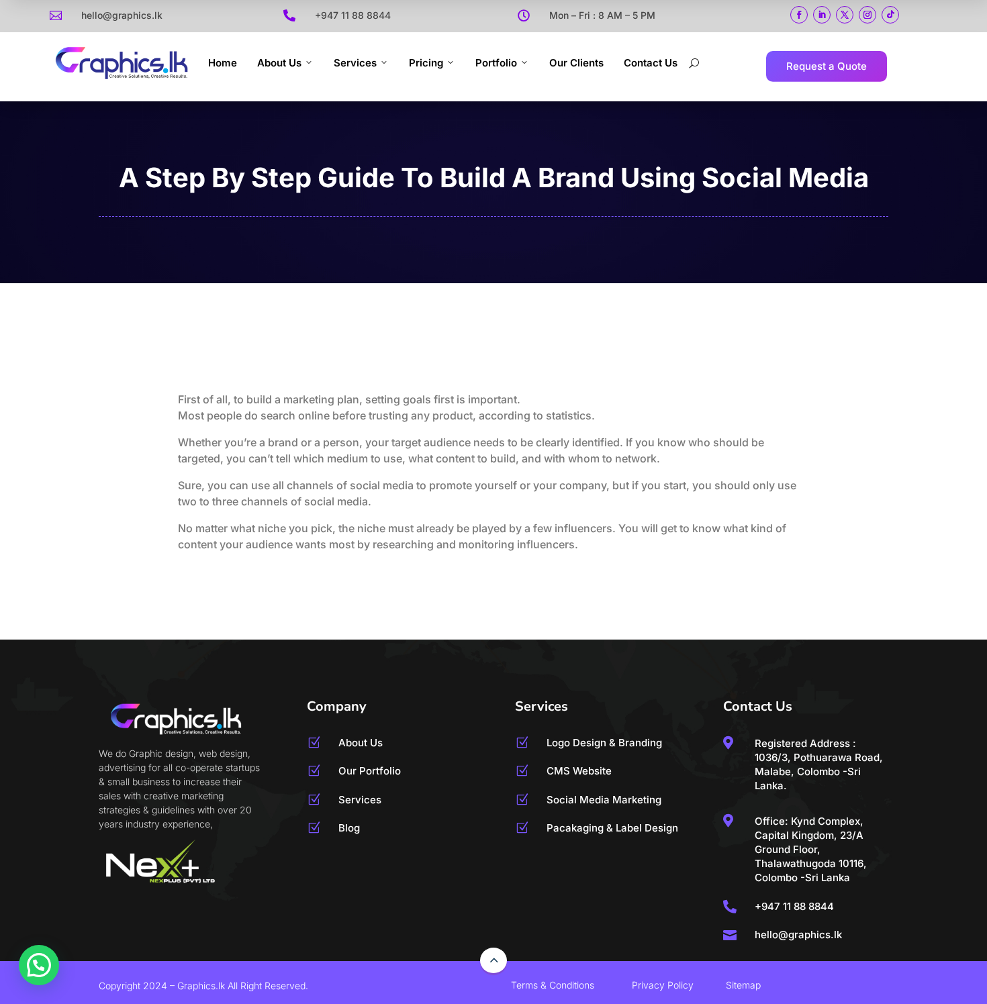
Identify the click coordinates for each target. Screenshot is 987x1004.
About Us (279, 62)
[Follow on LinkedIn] (822, 14)
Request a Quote (826, 66)
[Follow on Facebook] (799, 14)
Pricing (426, 62)
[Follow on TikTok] (890, 14)
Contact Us (650, 62)
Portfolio (496, 62)
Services (355, 62)
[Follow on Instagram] (867, 14)
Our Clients (576, 62)
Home (222, 62)
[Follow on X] (844, 14)
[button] (39, 965)
